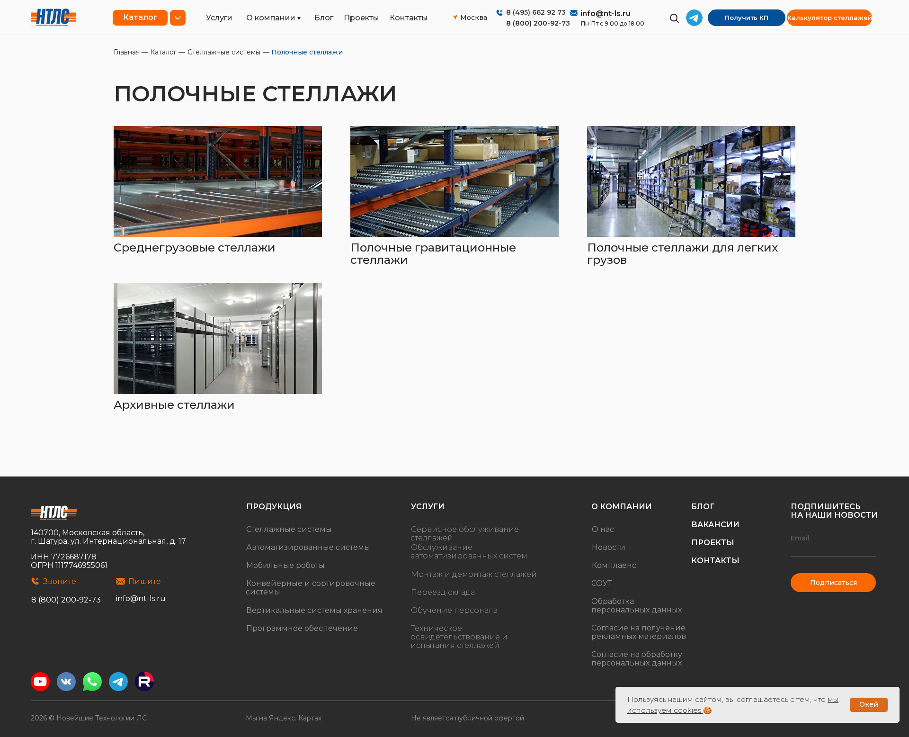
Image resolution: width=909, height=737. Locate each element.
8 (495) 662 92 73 (536, 12)
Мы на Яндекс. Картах (283, 718)
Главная (127, 52)
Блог (323, 17)
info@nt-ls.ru (605, 13)
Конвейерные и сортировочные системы (310, 587)
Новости (608, 547)
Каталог (163, 52)
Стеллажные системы (223, 52)
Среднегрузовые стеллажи (195, 247)
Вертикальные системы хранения (314, 610)
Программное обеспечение (302, 628)
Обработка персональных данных (636, 605)
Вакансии (715, 524)
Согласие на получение (638, 627)
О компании (270, 17)
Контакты (409, 17)
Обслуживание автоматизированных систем (468, 551)
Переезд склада (443, 592)
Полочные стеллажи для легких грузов (682, 254)
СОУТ (601, 583)
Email (800, 538)
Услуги (219, 17)
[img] (53, 17)
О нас (603, 529)
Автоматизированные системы (308, 547)
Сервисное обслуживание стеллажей (464, 533)
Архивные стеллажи (174, 405)
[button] (746, 17)
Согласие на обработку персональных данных (636, 658)
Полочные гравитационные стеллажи (433, 254)
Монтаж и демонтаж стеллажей (474, 574)
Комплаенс (614, 565)
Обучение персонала (454, 610)
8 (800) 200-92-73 (538, 23)
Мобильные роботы (285, 565)
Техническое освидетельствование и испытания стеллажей (459, 637)
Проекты (361, 17)
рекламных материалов (638, 636)
